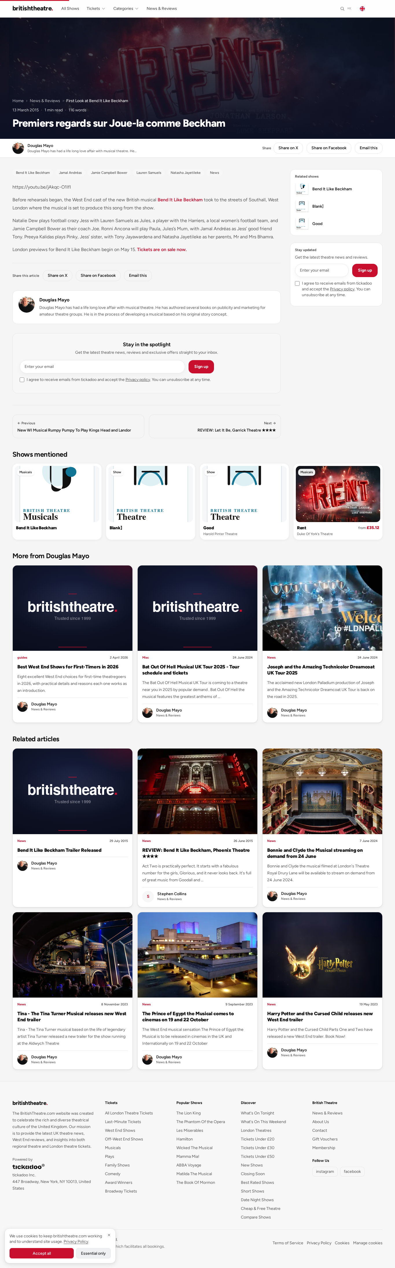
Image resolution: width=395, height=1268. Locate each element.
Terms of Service (288, 1243)
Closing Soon (253, 1173)
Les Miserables (189, 1130)
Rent (301, 527)
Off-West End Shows (124, 1139)
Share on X (288, 147)
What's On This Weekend (263, 1121)
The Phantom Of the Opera (200, 1121)
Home (18, 100)
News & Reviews (162, 8)
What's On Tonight (257, 1113)
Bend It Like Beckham (180, 199)
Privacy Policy (319, 1243)
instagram (325, 1171)
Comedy (112, 1173)
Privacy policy (137, 379)
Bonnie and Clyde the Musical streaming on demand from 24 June (315, 853)
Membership (323, 1147)
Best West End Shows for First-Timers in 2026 (67, 667)
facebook (352, 1171)
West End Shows (120, 1130)
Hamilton (184, 1139)
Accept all (42, 1253)
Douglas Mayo (54, 300)
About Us (320, 1121)
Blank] (116, 527)
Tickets (93, 8)
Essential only (93, 1253)
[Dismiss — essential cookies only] (109, 1235)
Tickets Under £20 (257, 1139)
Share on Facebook (328, 147)
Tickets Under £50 (257, 1156)
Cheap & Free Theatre (260, 1208)
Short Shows (252, 1191)
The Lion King (188, 1113)
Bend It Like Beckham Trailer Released (59, 850)
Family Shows (117, 1165)
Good (208, 527)
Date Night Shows (257, 1199)
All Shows (70, 8)
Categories (123, 8)
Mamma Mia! (187, 1156)
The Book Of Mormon (195, 1182)
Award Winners (118, 1182)
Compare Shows (256, 1217)
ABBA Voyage (188, 1165)
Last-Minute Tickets (123, 1121)
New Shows (252, 1165)
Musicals (25, 472)
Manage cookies (368, 1243)
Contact (319, 1130)
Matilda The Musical (194, 1173)
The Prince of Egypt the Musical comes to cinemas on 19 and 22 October (188, 1016)
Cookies (342, 1243)
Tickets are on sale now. (162, 249)
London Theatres (256, 1130)
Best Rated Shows (257, 1182)
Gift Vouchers (325, 1139)
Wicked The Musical (194, 1147)
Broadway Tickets (121, 1191)
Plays (109, 1156)
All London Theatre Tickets (129, 1113)
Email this (369, 147)
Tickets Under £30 (257, 1147)
